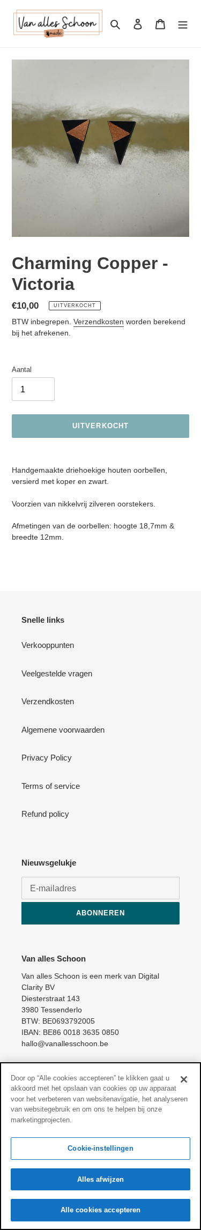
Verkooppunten (47, 645)
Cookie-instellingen (100, 1148)
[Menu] (183, 23)
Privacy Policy (46, 757)
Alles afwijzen (100, 1179)
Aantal (22, 370)
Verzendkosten (98, 321)
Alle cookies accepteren (101, 1210)
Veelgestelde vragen (56, 673)
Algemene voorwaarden (63, 729)
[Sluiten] (184, 1079)
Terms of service (50, 786)
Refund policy (45, 813)
